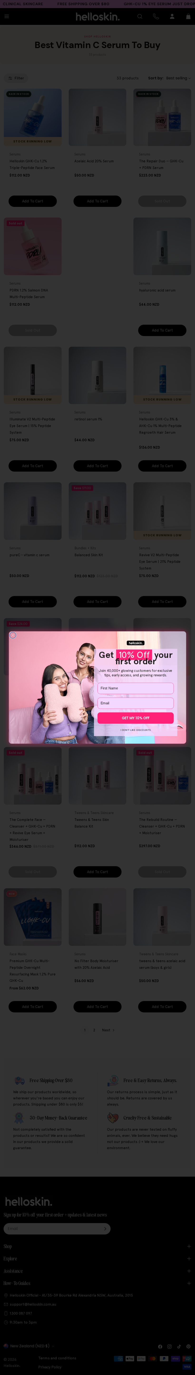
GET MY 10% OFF (136, 717)
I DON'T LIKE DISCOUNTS (136, 729)
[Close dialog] (13, 635)
